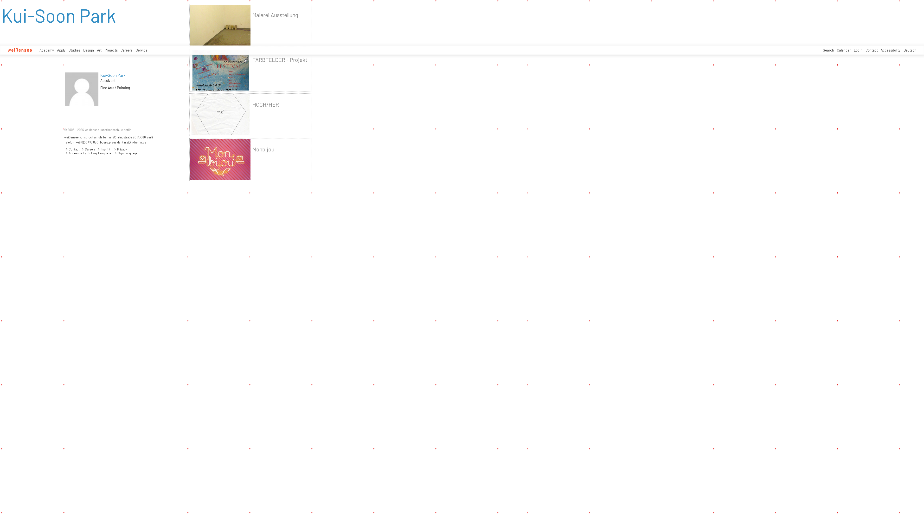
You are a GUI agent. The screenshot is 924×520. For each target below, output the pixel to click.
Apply (61, 50)
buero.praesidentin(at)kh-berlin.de (123, 142)
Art (99, 50)
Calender (844, 50)
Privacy (121, 149)
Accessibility (890, 50)
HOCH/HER (265, 104)
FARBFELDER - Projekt (279, 60)
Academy (46, 50)
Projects (111, 50)
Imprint (105, 149)
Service (142, 50)
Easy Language (100, 153)
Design (88, 50)
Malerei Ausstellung (275, 15)
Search (828, 50)
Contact (872, 50)
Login (858, 50)
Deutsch (910, 50)
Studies (74, 50)
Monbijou (263, 149)
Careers (127, 50)
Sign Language (127, 153)
